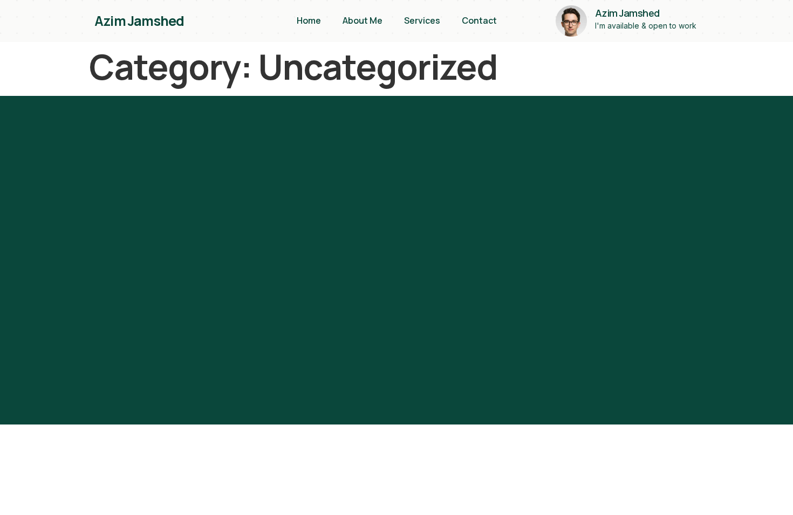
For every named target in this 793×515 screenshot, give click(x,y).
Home (309, 20)
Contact (479, 20)
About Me (362, 20)
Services (422, 20)
